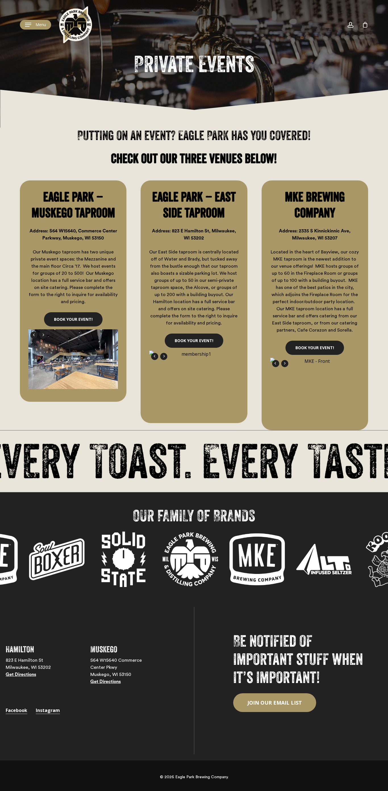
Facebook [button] (16, 710)
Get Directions (21, 674)
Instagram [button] (48, 710)
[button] (35, 25)
